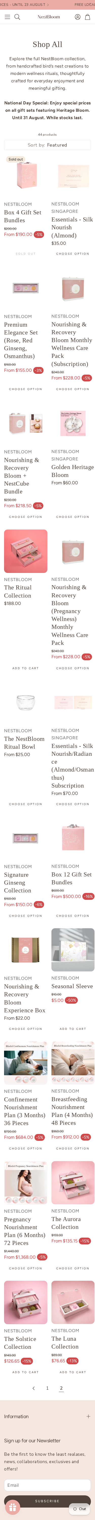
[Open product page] (72, 175)
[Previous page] (34, 1388)
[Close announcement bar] (90, 4)
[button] (7, 16)
